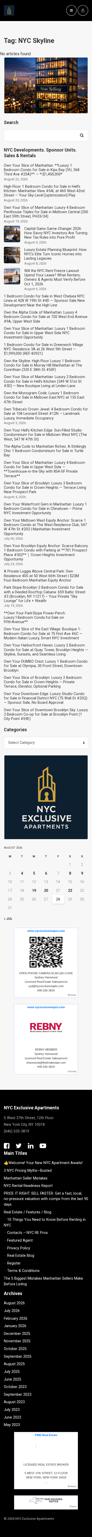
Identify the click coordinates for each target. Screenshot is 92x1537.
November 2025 (17, 1341)
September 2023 (17, 1394)
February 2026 (15, 1318)
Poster (73, 1506)
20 (46, 890)
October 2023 (15, 1387)
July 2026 (12, 1311)
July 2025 (12, 1372)
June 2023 (12, 1417)
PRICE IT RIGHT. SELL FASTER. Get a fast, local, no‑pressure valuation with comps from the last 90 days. (46, 1199)
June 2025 (12, 1379)
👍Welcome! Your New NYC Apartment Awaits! (43, 1163)
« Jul (8, 919)
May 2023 (12, 1425)
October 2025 (15, 1349)
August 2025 (14, 1364)
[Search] (81, 135)
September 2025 (17, 1356)
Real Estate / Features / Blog (27, 1212)
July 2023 (12, 1410)
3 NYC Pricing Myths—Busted (28, 1170)
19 (34, 890)
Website (72, 995)
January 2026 (15, 1326)
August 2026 (14, 1303)
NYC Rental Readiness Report (28, 1186)
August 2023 (14, 1402)
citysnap (71, 1071)
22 (70, 890)
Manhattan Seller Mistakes (26, 1178)
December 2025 (17, 1334)
